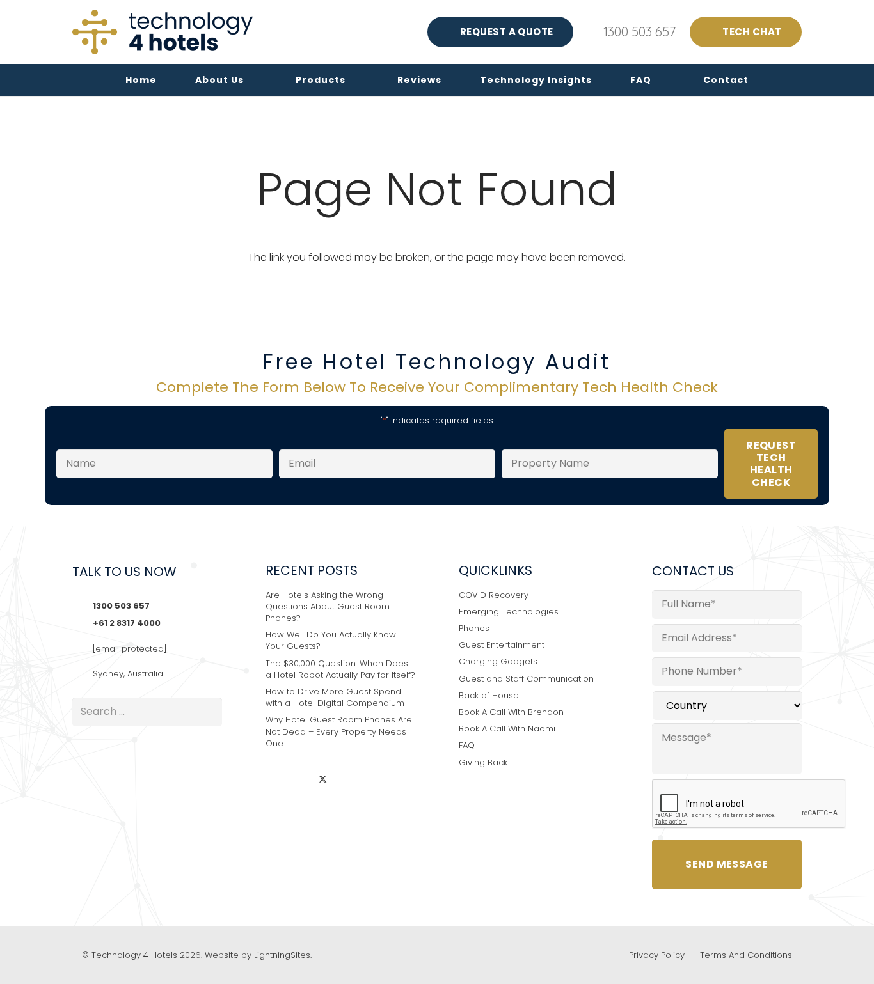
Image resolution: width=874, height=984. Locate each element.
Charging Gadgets (498, 661)
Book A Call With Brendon (511, 712)
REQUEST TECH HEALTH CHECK (771, 464)
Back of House (489, 695)
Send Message (726, 864)
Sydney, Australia (128, 674)
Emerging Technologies (509, 611)
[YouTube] (346, 780)
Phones (474, 628)
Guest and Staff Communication (526, 679)
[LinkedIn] (276, 780)
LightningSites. (283, 955)
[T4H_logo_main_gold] (162, 32)
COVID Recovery (493, 595)
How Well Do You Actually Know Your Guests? (331, 640)
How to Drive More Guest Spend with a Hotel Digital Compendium (335, 697)
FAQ (467, 745)
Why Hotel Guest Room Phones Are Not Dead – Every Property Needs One (339, 731)
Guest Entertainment (501, 645)
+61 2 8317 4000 (127, 623)
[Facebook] (299, 780)
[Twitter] (322, 780)
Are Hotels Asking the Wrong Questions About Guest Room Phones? (328, 606)
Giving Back (483, 762)
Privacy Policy (657, 955)
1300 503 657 (121, 606)
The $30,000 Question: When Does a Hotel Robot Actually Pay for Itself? (340, 669)
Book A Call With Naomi (507, 728)
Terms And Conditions (746, 955)
